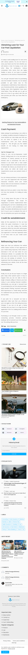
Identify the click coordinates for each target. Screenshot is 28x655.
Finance (5, 627)
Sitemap (14, 643)
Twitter (12, 330)
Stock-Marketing (12, 529)
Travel (19, 529)
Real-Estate (14, 527)
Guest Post (6, 620)
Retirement (21, 527)
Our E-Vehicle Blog (8, 622)
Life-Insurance (5, 527)
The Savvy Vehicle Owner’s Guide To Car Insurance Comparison (13, 415)
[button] (23, 5)
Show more (23, 344)
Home (2, 40)
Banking (22, 519)
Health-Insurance (6, 524)
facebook (9, 428)
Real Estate (6, 635)
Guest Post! (18, 2)
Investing (15, 524)
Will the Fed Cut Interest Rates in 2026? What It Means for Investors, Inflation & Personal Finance (8, 554)
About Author (6, 615)
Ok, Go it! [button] (5, 652)
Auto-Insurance (9, 40)
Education (6, 632)
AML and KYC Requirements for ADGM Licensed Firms (19, 553)
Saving (4, 529)
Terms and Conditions (19, 641)
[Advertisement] (14, 24)
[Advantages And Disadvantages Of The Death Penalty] (14, 472)
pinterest (9, 432)
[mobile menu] (2, 6)
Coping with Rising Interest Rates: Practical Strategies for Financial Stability (13, 504)
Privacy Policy (7, 641)
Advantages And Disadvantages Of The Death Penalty (15, 484)
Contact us (6, 617)
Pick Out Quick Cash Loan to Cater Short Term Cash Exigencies (15, 493)
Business (4, 521)
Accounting (5, 519)
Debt (10, 521)
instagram (21, 428)
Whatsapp (19, 330)
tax (23, 529)
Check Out (11, 648)
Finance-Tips (16, 521)
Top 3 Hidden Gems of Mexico (10, 391)
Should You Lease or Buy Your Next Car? (13, 368)
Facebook (6, 330)
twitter (22, 432)
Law (20, 524)
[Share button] (24, 330)
